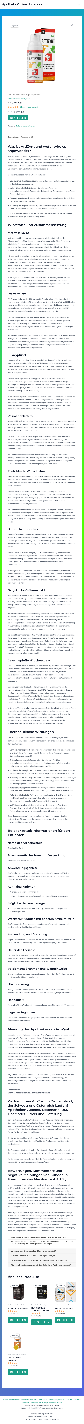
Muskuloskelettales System (23, 95)
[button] (72, 25)
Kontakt (61, 1399)
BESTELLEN (18, 118)
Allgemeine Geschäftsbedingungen (34, 1399)
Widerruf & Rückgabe (38, 1402)
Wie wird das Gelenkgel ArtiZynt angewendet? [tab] (33, 1251)
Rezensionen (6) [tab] (27, 137)
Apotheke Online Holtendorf (23, 4)
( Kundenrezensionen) (28, 107)
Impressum (53, 1399)
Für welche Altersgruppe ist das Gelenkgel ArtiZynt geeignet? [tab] (41, 1265)
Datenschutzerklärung (11, 1399)
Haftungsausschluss (54, 1402)
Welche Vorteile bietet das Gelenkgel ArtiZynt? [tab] (33, 1256)
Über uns (69, 1399)
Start (9, 95)
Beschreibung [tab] (13, 137)
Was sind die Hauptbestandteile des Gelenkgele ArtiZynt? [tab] (39, 1237)
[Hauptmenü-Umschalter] (79, 4)
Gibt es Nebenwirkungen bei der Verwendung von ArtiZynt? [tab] (40, 1260)
